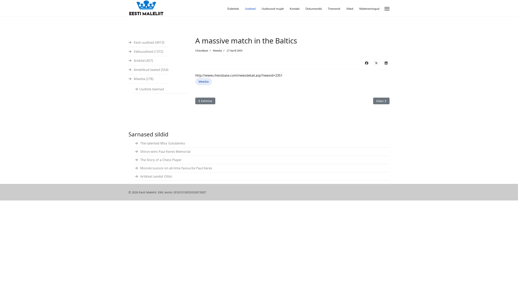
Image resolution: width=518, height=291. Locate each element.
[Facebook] (366, 62)
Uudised (250, 8)
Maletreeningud (369, 8)
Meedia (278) (143, 79)
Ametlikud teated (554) (150, 69)
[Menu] (387, 9)
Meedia (217, 50)
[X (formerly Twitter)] (376, 62)
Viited (349, 8)
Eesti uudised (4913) (148, 42)
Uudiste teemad (151, 89)
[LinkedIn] (386, 62)
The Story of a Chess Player (160, 160)
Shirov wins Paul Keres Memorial (164, 151)
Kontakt (294, 8)
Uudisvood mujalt (273, 8)
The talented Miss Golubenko (162, 143)
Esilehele (233, 8)
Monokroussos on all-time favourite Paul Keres (175, 168)
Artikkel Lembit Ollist (155, 176)
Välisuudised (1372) (148, 51)
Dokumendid (314, 8)
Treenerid (334, 8)
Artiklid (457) (143, 60)
